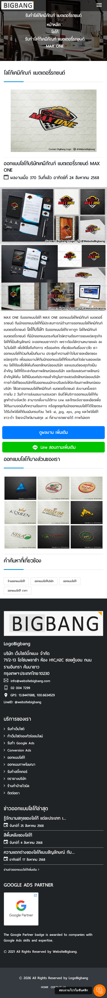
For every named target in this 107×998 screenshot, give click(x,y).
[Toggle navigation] (99, 5)
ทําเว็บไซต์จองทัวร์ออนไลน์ (25, 736)
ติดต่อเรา (13, 793)
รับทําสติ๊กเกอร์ (17, 772)
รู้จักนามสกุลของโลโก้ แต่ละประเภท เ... (35, 818)
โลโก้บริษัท (35, 329)
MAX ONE (55, 46)
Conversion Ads (19, 750)
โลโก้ (54, 32)
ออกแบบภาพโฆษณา (21, 764)
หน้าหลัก (53, 24)
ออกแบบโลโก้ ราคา (17, 590)
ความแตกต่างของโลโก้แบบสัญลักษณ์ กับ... (39, 852)
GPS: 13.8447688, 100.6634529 (32, 695)
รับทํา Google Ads (20, 743)
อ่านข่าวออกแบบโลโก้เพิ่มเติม (21, 869)
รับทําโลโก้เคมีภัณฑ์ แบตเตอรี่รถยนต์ (55, 39)
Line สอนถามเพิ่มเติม (57, 447)
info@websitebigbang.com (30, 681)
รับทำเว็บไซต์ (15, 729)
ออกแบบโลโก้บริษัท (44, 581)
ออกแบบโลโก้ (69, 581)
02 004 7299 (20, 688)
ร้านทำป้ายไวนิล (18, 786)
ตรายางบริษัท (16, 779)
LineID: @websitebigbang (22, 702)
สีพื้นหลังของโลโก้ (18, 835)
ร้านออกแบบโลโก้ (16, 581)
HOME (44, 987)
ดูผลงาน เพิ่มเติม (53, 432)
